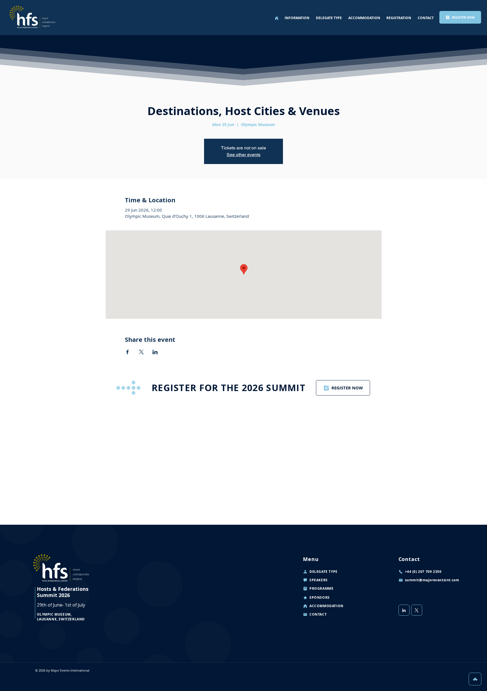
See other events (243, 154)
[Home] (277, 18)
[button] (297, 18)
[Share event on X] (141, 352)
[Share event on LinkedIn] (155, 352)
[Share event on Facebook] (127, 352)
